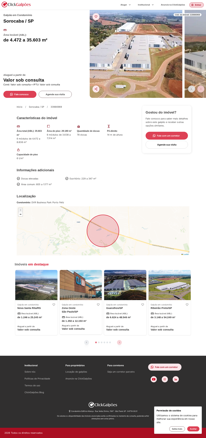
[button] (20, 210)
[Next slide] (200, 89)
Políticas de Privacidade (37, 378)
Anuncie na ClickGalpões (173, 5)
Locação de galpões (76, 371)
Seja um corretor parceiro (121, 371)
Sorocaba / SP (36, 107)
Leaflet (186, 254)
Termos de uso (32, 385)
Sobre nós (30, 371)
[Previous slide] (191, 89)
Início (19, 106)
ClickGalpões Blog (34, 392)
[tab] (96, 342)
